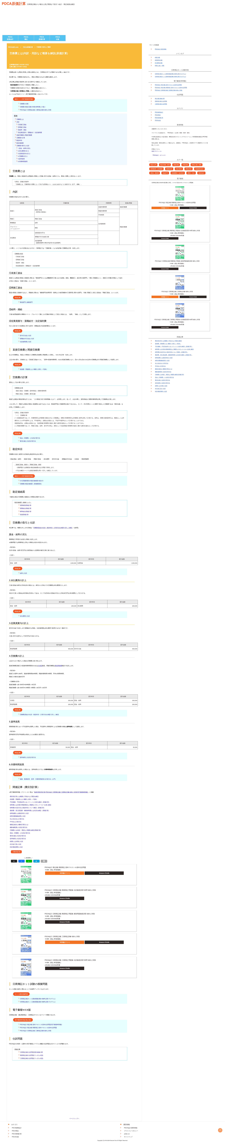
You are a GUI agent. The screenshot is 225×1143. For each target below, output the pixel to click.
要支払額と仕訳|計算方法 (28, 441)
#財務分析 (169, 169)
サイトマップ (128, 1137)
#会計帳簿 (179, 169)
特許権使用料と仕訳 (16, 847)
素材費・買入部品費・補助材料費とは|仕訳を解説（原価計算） (30, 810)
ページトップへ (74, 1118)
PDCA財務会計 (10, 38)
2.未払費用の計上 (23, 151)
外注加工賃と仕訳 (15, 844)
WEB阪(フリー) (65, 873)
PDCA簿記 (26, 38)
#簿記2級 (185, 165)
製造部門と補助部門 (26, 302)
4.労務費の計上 (23, 156)
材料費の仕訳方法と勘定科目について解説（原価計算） (27, 808)
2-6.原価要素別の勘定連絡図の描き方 (31, 481)
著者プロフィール (156, 151)
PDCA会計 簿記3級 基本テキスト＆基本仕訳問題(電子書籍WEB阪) (41, 1024)
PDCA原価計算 (14, 3)
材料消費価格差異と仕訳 (17, 816)
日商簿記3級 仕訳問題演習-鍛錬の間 (31, 1052)
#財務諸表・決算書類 (156, 169)
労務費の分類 (24, 104)
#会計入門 (153, 165)
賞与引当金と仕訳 (25, 335)
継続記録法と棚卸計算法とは (19, 824)
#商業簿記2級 (158, 60)
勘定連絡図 (20, 143)
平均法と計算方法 (15, 822)
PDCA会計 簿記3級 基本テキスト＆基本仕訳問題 (168, 85)
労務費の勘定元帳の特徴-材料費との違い (33, 107)
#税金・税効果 (155, 173)
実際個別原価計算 (25, 505)
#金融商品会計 (199, 169)
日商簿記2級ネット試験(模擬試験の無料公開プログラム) (37, 1002)
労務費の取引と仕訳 (23, 146)
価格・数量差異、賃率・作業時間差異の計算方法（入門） (38, 779)
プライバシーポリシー (131, 1131)
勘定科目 (19, 140)
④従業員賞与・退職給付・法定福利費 (30, 132)
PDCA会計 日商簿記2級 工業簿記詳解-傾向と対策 (35, 110)
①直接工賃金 (22, 124)
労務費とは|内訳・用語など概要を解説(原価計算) (25, 830)
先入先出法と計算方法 (17, 819)
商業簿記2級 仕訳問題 (161, 101)
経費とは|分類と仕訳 (16, 841)
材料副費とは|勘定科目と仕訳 (19, 813)
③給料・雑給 (22, 130)
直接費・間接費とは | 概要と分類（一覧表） (34, 369)
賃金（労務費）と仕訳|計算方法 (30, 438)
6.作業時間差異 (23, 161)
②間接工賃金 (22, 127)
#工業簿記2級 (158, 63)
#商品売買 (188, 169)
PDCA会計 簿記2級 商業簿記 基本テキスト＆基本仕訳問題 (38, 1028)
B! (36, 861)
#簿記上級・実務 (159, 65)
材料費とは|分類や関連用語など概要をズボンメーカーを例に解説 (30, 805)
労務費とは (20, 119)
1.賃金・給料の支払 (24, 148)
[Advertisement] (112, 22)
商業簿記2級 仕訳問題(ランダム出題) (31, 1055)
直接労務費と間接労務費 (24, 135)
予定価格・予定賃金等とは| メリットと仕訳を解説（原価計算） (30, 802)
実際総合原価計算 (25, 508)
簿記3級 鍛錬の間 (160, 98)
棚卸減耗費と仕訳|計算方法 (18, 827)
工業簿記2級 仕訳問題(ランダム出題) (31, 1058)
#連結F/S (165, 173)
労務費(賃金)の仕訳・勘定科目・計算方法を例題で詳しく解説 (52, 528)
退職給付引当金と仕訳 (27, 339)
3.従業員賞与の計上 (24, 153)
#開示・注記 (191, 173)
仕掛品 (40, 666)
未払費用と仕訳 (25, 616)
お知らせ (127, 1134)
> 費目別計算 (16, 852)
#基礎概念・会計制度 (178, 173)
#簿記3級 (157, 57)
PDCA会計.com (13, 47)
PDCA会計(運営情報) (160, 49)
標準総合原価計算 (25, 511)
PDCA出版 (57, 38)
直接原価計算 (24, 514)
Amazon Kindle (104, 873)
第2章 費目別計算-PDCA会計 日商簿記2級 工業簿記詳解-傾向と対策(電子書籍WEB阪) (61, 792)
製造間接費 (58, 666)
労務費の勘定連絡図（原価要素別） (31, 484)
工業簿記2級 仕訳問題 (161, 104)
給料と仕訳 (23, 573)
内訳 (18, 122)
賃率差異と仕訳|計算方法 (28, 757)
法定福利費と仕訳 (25, 342)
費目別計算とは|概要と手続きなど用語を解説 (24, 796)
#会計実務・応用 (165, 165)
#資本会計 (201, 173)
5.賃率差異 (21, 159)
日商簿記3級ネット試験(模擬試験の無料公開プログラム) (37, 999)
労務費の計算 (21, 138)
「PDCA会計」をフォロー (159, 155)
